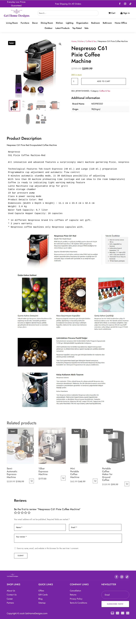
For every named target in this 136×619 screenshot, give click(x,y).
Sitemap (42, 602)
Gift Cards (43, 594)
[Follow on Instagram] (125, 4)
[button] (60, 44)
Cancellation (75, 590)
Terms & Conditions (78, 602)
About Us (11, 590)
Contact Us (11, 594)
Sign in (126, 13)
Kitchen (59, 23)
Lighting (69, 23)
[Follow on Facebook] (120, 4)
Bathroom (107, 23)
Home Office (121, 23)
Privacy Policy (76, 598)
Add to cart (103, 81)
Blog (40, 598)
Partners (10, 602)
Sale (86, 28)
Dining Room (47, 23)
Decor (35, 23)
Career (10, 598)
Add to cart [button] (31, 481)
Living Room (12, 23)
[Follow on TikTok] (130, 4)
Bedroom (95, 23)
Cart (113, 13)
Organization (82, 23)
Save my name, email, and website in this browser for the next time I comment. (48, 548)
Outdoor (48, 28)
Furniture (25, 23)
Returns (73, 594)
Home (73, 41)
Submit (21, 555)
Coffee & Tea (91, 41)
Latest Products (62, 28)
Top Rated (77, 28)
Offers (41, 590)
